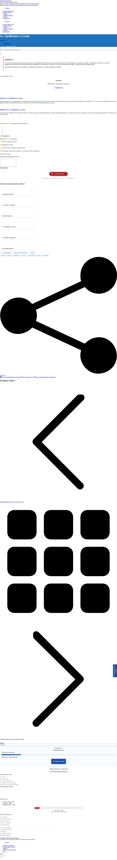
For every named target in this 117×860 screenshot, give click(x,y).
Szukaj (2, 743)
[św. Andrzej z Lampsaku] (6, 233)
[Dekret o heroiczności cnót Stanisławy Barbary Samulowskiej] (24, 796)
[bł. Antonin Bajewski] (6, 244)
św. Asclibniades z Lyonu (8, 226)
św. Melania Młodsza (5, 835)
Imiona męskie (7, 252)
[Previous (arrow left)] (0, 857)
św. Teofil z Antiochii (5, 819)
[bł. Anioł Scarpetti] (6, 212)
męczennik (45, 255)
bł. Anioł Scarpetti (7, 216)
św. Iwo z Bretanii (4, 821)
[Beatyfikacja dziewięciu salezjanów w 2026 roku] (54, 796)
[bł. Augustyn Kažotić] (6, 190)
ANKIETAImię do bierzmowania (115, 671)
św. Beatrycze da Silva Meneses (8, 782)
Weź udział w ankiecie (58, 761)
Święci (32, 252)
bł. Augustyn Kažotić (7, 194)
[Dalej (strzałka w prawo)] (2, 857)
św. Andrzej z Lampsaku (8, 237)
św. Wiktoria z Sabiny (5, 833)
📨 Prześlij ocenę (5, 136)
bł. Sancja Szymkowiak (6, 829)
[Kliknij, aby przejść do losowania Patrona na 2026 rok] (58, 771)
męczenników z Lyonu (37, 101)
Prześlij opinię (4, 168)
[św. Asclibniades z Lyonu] (6, 223)
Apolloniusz (16, 255)
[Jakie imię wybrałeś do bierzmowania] (34, 796)
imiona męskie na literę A (20, 252)
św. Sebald (2, 777)
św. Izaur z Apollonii (5, 823)
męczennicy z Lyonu (34, 255)
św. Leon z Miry (4, 779)
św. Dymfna (3, 831)
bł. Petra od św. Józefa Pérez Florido (9, 784)
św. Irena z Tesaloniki (5, 827)
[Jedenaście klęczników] (5, 796)
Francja (24, 255)
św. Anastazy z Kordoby (8, 205)
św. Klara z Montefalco (6, 781)
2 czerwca (8, 255)
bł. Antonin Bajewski (7, 248)
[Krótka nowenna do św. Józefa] (44, 796)
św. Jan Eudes (3, 817)
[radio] (60, 126)
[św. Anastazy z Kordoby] (6, 201)
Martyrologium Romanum (62, 83)
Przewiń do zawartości (5, 0)
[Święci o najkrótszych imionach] (14, 796)
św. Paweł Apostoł (4, 824)
